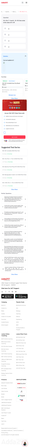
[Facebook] (12, 292)
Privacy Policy (4, 432)
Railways (18, 311)
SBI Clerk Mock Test (20, 337)
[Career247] (21, 400)
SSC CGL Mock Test (20, 351)
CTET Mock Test (20, 348)
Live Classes (4, 388)
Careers (3, 313)
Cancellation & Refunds (6, 430)
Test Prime (3, 421)
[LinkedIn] (2, 292)
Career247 (3, 415)
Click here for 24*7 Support (10, 288)
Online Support (4, 325)
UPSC (17, 322)
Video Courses (4, 391)
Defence (18, 316)
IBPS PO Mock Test (20, 362)
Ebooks (3, 394)
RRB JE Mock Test (20, 365)
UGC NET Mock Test (20, 368)
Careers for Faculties (6, 316)
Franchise (3, 319)
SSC (17, 308)
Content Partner (5, 322)
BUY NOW (14, 137)
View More (14, 98)
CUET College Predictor (6, 399)
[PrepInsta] (21, 396)
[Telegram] (9, 292)
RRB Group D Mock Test (21, 354)
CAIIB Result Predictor (6, 405)
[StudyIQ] (21, 391)
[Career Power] (21, 387)
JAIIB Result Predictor (6, 402)
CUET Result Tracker (6, 412)
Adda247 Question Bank (7, 383)
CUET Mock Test (20, 357)
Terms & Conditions (18, 430)
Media (2, 311)
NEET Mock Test (19, 359)
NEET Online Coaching (6, 356)
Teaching (18, 313)
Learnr (2, 424)
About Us (3, 305)
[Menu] (26, 2)
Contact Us (4, 308)
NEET (17, 325)
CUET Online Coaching (6, 353)
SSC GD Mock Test (20, 340)
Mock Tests (3, 385)
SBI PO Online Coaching (6, 339)
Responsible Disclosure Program (8, 428)
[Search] (22, 2)
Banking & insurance (21, 305)
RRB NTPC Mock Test (21, 343)
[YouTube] (16, 292)
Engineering (19, 319)
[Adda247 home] (4, 2)
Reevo (2, 418)
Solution (5, 56)
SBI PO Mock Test (20, 345)
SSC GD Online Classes (6, 346)
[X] (6, 292)
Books (2, 397)
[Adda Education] (21, 383)
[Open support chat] (25, 443)
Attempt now (12, 95)
